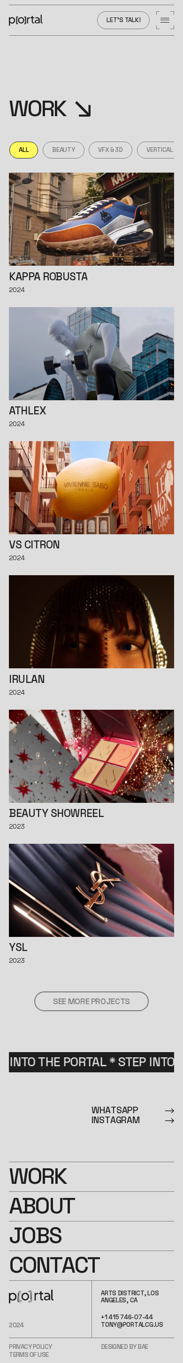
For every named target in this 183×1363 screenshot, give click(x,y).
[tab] (23, 150)
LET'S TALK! (123, 20)
